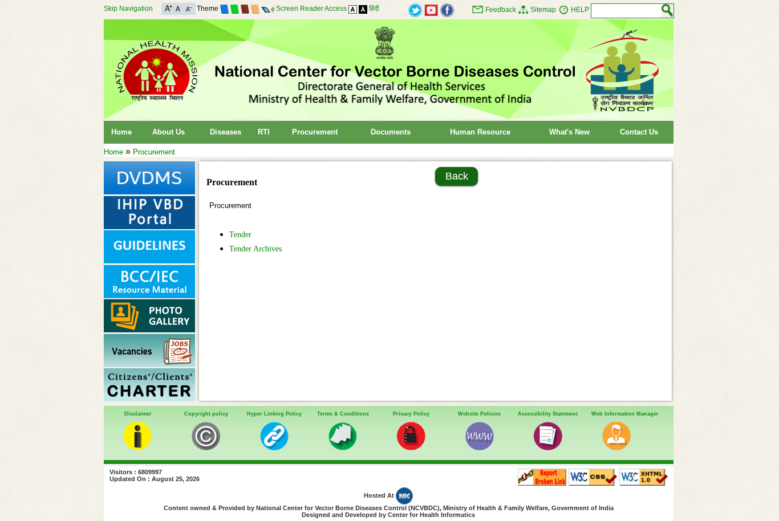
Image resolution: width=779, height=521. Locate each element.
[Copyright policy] (206, 447)
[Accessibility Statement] (548, 447)
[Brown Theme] (245, 9)
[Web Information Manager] (616, 447)
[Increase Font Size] (168, 8)
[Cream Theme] (255, 9)
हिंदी (374, 9)
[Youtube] (431, 9)
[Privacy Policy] (411, 447)
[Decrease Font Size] (188, 8)
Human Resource (480, 132)
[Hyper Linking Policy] (274, 447)
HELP (580, 10)
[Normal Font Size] (178, 8)
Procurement (315, 132)
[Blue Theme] (224, 9)
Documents (391, 132)
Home (121, 132)
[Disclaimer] (137, 447)
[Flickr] (447, 9)
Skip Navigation (128, 9)
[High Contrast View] (363, 9)
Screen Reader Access (311, 9)
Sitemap (543, 10)
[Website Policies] (479, 447)
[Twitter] (415, 9)
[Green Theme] (234, 9)
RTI (264, 132)
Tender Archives (255, 248)
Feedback (500, 10)
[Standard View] (352, 9)
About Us (168, 132)
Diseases (225, 132)
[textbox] (626, 11)
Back (456, 176)
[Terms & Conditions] (342, 447)
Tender (240, 234)
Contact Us (639, 132)
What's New (569, 132)
